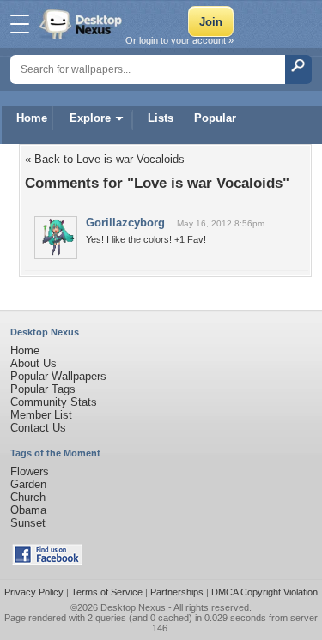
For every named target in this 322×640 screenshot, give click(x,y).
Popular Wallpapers (58, 376)
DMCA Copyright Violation (264, 592)
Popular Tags (43, 389)
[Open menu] (19, 24)
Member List (41, 414)
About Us (33, 363)
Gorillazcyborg (125, 222)
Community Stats (53, 401)
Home (31, 118)
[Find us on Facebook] (47, 561)
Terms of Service (107, 592)
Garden (28, 484)
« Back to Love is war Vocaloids (105, 159)
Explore (90, 118)
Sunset (28, 522)
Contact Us (38, 427)
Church (28, 497)
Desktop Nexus (133, 607)
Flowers (29, 471)
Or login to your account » (179, 40)
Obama (28, 510)
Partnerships (177, 592)
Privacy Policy (34, 592)
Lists (160, 118)
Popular (215, 118)
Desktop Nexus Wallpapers (82, 24)
